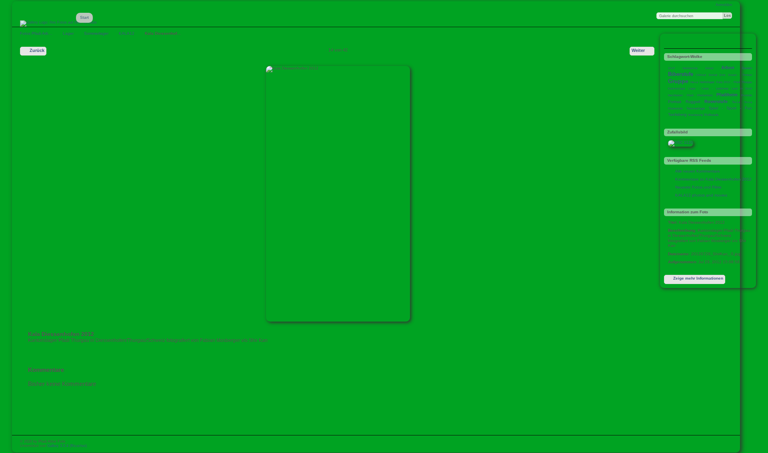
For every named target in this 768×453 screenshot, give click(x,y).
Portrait (674, 101)
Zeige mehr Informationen (698, 278)
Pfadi (690, 95)
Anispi (709, 68)
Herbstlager (707, 82)
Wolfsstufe (711, 115)
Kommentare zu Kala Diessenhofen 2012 (713, 179)
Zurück (37, 50)
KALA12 (126, 33)
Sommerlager (96, 33)
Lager (68, 33)
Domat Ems (717, 75)
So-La (736, 102)
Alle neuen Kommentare (697, 171)
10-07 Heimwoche (683, 68)
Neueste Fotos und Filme (698, 187)
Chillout (701, 75)
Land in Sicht (741, 88)
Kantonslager (676, 88)
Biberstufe (680, 74)
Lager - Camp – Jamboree (708, 88)
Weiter (638, 50)
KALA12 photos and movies (701, 195)
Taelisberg (677, 114)
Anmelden (724, 5)
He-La (694, 82)
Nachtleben (675, 95)
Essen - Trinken (740, 75)
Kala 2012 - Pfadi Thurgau (734, 82)
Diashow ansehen (688, 42)
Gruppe (678, 81)
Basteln (747, 68)
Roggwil (693, 101)
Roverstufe (716, 101)
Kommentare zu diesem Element (672, 42)
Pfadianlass (705, 95)
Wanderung (695, 114)
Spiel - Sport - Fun (730, 108)
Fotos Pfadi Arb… (36, 33)
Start (84, 17)
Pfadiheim (727, 94)
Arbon (727, 67)
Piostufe (746, 95)
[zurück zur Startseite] (58, 23)
